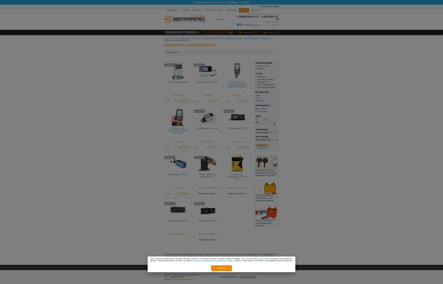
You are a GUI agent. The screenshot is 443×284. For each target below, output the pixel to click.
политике (262, 259)
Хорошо (221, 268)
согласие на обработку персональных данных (213, 261)
